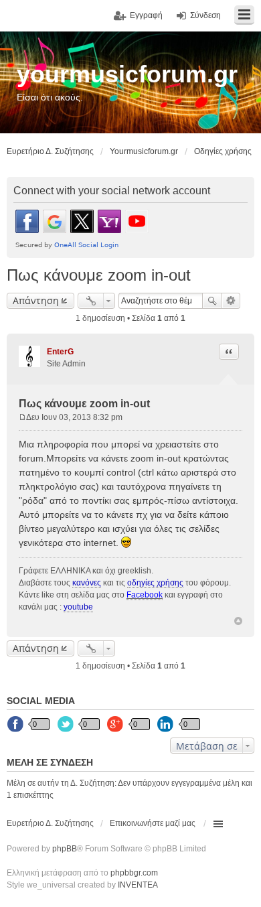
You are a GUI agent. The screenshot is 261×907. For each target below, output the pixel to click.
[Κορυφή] (238, 621)
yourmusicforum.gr (127, 74)
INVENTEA (138, 885)
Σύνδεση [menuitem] (205, 15)
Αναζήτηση (212, 301)
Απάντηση (36, 300)
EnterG (60, 351)
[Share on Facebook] (16, 724)
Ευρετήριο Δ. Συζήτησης (50, 823)
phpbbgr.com (134, 873)
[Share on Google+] (116, 724)
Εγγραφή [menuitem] (146, 15)
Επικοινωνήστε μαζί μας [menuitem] (152, 823)
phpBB (64, 848)
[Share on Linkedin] (166, 724)
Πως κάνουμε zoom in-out (99, 275)
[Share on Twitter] (66, 724)
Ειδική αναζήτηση (231, 301)
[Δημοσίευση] (22, 417)
